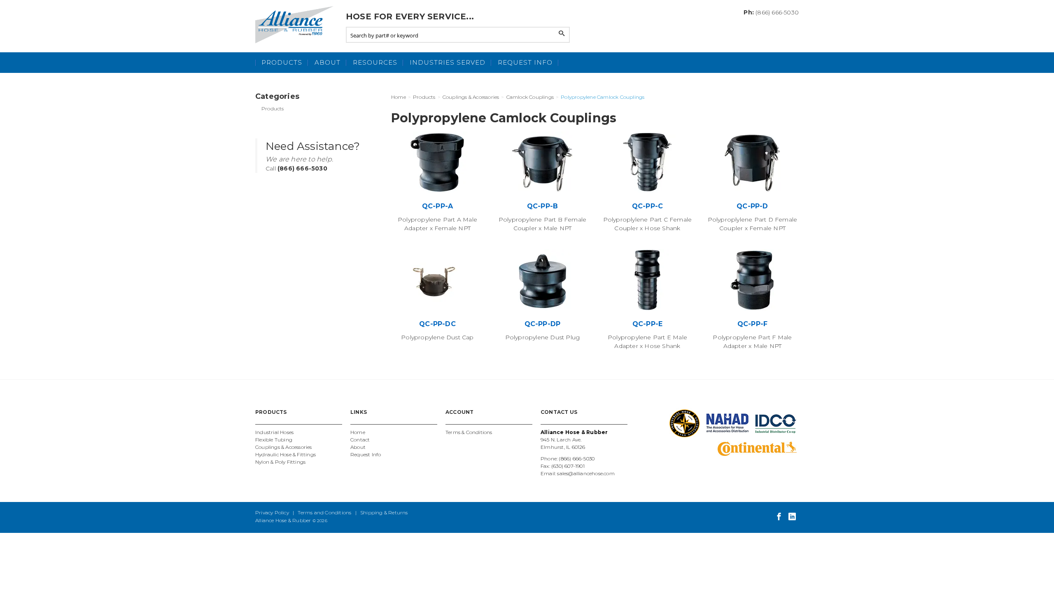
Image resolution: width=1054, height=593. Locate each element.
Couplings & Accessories (283, 447)
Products (281, 62)
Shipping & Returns (384, 512)
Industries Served (447, 62)
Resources (375, 62)
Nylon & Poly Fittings (280, 462)
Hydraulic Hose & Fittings (285, 454)
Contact (360, 440)
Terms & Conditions (468, 432)
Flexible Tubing (273, 440)
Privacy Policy (272, 512)
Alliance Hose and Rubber (296, 24)
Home (357, 432)
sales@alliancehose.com (585, 473)
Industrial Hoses (274, 432)
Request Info (525, 62)
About (327, 62)
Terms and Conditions (324, 512)
